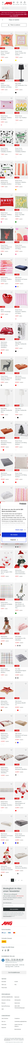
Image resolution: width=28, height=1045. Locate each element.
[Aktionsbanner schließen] (25, 14)
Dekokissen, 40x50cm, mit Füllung (6, 118)
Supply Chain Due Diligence (18, 1025)
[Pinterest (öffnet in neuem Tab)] (8, 950)
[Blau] (17, 742)
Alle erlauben (14, 534)
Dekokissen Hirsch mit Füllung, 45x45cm (6, 247)
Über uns (3, 1021)
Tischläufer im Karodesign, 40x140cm (6, 804)
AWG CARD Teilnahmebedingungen (20, 1007)
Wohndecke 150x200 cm (6, 475)
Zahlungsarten (18, 1000)
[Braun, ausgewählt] (1, 644)
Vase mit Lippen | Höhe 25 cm (6, 572)
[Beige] (17, 286)
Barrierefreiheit (18, 1029)
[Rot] (3, 450)
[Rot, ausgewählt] (1, 317)
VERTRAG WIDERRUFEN (7, 997)
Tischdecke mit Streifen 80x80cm (6, 605)
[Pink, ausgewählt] (1, 222)
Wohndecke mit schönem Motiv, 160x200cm (4, 737)
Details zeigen (19, 529)
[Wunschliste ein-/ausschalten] (11, 33)
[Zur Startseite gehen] (8, 3)
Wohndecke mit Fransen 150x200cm (21, 280)
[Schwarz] (3, 417)
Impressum (17, 997)
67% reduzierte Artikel (18, 14)
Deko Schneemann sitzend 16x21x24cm (20, 572)
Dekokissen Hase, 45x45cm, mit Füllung (6, 86)
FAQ (15, 984)
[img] (16, 48)
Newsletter (4, 981)
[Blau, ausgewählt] (15, 286)
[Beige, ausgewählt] (15, 742)
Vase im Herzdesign (6, 311)
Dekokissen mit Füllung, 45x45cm (21, 443)
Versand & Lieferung (6, 1000)
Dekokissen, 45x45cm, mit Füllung (20, 183)
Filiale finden (4, 987)
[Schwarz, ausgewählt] (15, 92)
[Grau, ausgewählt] (1, 254)
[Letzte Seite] (21, 880)
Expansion (4, 1027)
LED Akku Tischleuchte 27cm (20, 344)
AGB (3, 1009)
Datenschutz (17, 1003)
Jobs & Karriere (5, 1018)
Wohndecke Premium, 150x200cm (20, 378)
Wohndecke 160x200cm (21, 769)
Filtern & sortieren (15, 25)
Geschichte (4, 1024)
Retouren (4, 1003)
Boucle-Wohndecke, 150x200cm (20, 836)
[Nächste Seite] (18, 880)
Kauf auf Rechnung (6, 1006)
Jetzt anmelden (14, 909)
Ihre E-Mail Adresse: (7, 902)
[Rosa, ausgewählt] (1, 125)
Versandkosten (7, 1039)
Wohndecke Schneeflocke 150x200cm (4, 345)
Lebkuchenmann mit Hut (7, 638)
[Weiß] (19, 286)
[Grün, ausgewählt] (15, 222)
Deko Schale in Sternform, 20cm (5, 703)
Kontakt (16, 981)
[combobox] (15, 8)
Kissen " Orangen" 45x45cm (5, 53)
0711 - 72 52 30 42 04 (14, 959)
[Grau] (17, 547)
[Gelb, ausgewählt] (15, 60)
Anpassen (13, 539)
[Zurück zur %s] (3, 20)
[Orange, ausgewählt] (1, 60)
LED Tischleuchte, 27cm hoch (21, 86)
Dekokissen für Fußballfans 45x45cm (6, 150)
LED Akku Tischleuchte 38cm (6, 411)
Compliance (17, 1018)
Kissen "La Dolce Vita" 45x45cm (20, 53)
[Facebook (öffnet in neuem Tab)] (3, 950)
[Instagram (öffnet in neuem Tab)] (5, 950)
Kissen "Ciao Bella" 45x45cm (19, 215)
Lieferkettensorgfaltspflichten (21, 1021)
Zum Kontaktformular (14, 972)
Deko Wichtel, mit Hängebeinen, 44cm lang (20, 606)
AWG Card (4, 984)
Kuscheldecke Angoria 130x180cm (20, 671)
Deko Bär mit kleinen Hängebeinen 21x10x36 (7, 868)
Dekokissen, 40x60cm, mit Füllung (6, 215)
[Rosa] (19, 547)
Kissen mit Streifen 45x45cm (5, 671)
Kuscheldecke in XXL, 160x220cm (20, 639)
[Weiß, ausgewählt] (1, 92)
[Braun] (17, 843)
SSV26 (14, 16)
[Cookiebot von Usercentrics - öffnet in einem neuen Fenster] (19, 504)
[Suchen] (3, 8)
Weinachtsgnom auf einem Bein (20, 804)
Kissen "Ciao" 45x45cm (21, 117)
